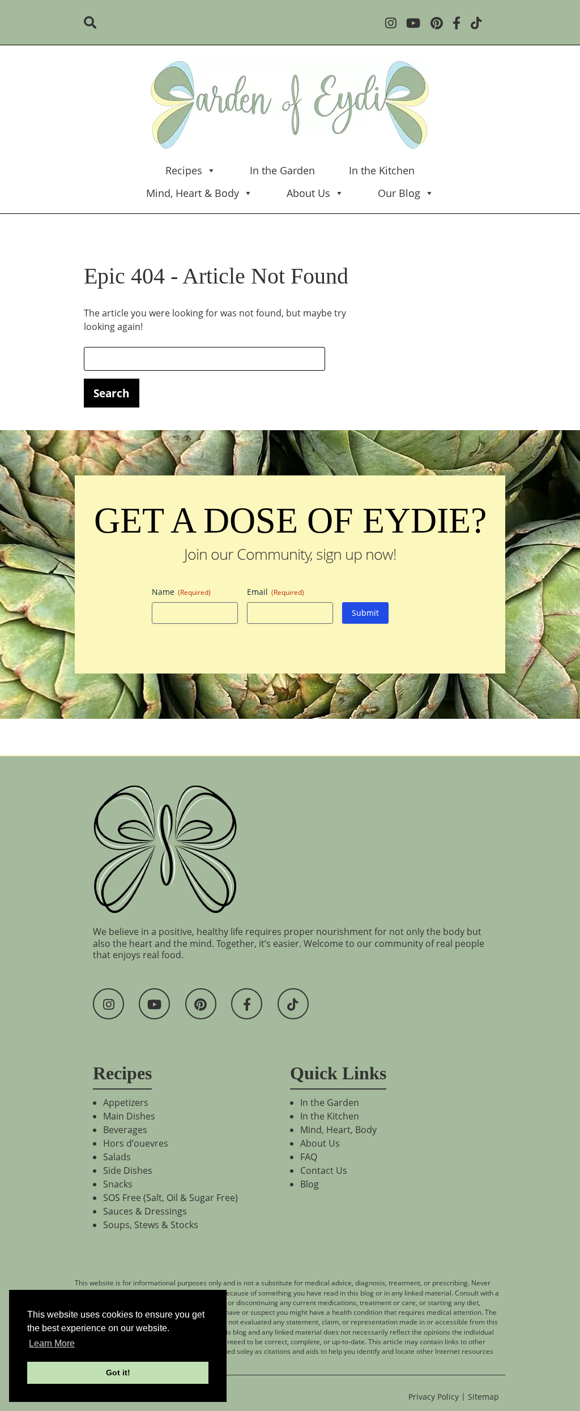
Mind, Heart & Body (192, 193)
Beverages (125, 1129)
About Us (308, 193)
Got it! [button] (118, 1372)
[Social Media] (394, 24)
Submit (365, 612)
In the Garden (282, 170)
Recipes (183, 170)
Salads (117, 1157)
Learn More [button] (52, 1343)
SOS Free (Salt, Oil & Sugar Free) (170, 1197)
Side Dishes (127, 1170)
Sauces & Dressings (145, 1211)
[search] (94, 24)
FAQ (308, 1157)
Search (111, 393)
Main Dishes (129, 1116)
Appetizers (125, 1102)
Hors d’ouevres (135, 1143)
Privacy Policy (433, 1396)
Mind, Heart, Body (338, 1129)
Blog (309, 1184)
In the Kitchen (382, 170)
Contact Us (323, 1170)
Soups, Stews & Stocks (150, 1225)
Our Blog (399, 193)
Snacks (118, 1184)
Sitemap (483, 1396)
